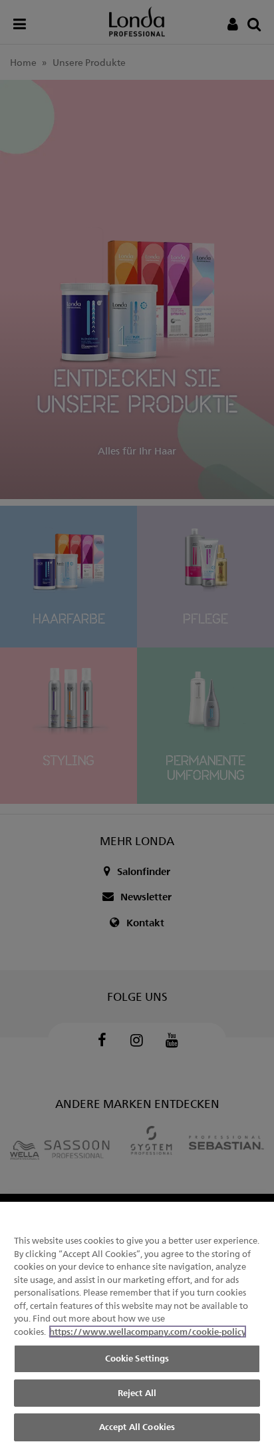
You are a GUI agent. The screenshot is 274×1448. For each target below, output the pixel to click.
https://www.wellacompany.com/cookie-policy (147, 1332)
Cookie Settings (137, 1358)
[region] (137, 1325)
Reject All (137, 1393)
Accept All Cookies (137, 1427)
